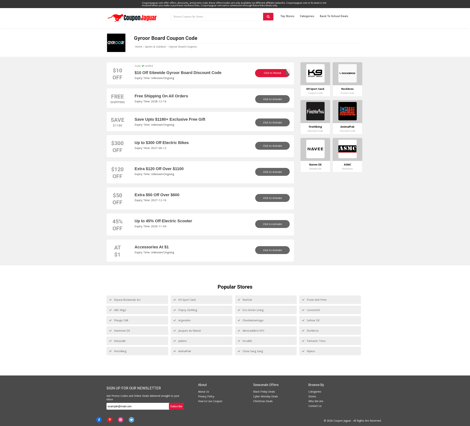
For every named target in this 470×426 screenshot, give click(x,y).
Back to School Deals (334, 16)
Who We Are (315, 401)
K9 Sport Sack (187, 299)
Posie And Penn (316, 299)
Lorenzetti (313, 310)
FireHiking (119, 351)
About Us (203, 391)
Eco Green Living (253, 310)
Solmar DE (313, 320)
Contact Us (315, 406)
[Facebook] (99, 420)
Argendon (184, 320)
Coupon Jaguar (342, 420)
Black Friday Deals (264, 391)
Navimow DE (121, 330)
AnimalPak (184, 351)
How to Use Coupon (210, 401)
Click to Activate (272, 99)
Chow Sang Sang (252, 351)
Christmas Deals (263, 401)
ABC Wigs (119, 310)
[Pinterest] (110, 420)
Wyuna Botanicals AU (126, 299)
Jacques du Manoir (189, 330)
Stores (312, 396)
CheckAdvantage (252, 320)
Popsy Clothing (187, 310)
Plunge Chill (120, 320)
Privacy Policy (206, 396)
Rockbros (312, 330)
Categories (307, 16)
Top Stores (287, 16)
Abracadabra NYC (253, 330)
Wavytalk (119, 341)
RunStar (247, 299)
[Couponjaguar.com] (132, 22)
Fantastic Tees (316, 341)
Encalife (247, 341)
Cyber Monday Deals (265, 396)
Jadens (182, 341)
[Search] (268, 16)
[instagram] (120, 420)
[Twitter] (131, 420)
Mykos (310, 351)
